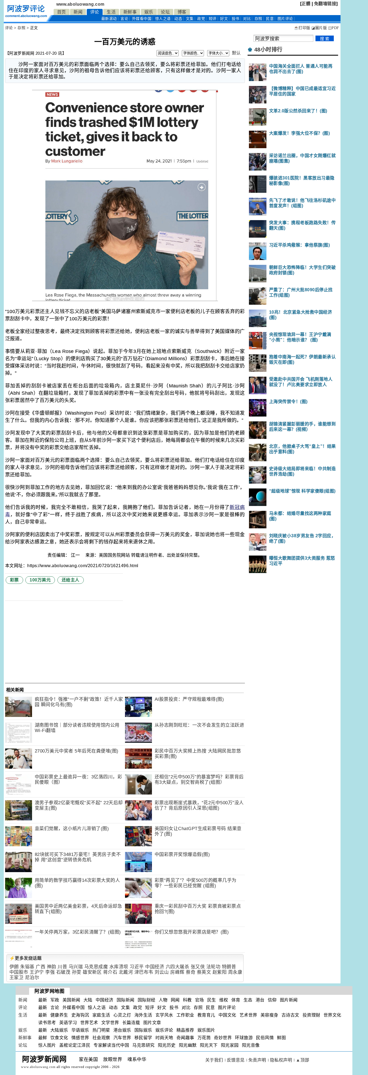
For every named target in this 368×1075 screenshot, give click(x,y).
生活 (111, 12)
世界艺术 (89, 1022)
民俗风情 (265, 1037)
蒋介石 (110, 972)
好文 (224, 19)
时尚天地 (164, 1037)
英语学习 (68, 1022)
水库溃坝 (118, 966)
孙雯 (76, 972)
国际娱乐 (143, 1030)
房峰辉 (177, 972)
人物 (163, 1000)
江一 (76, 555)
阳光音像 (251, 1045)
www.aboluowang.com (80, 4)
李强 (50, 972)
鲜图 (281, 1037)
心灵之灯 (122, 1015)
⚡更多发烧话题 (25, 958)
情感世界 (80, 1037)
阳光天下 (209, 1045)
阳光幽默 (188, 1045)
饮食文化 (59, 1037)
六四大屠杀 (177, 966)
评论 (94, 12)
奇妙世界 (223, 1037)
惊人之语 (163, 19)
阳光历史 (167, 1045)
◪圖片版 (319, 28)
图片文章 (152, 1022)
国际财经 (146, 1000)
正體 (305, 3)
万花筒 (204, 1037)
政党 (201, 19)
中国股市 (18, 972)
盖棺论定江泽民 (75, 1045)
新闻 (78, 12)
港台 (260, 1000)
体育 (235, 1000)
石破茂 (63, 972)
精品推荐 (185, 1030)
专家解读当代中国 (111, 1045)
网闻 (175, 1000)
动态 (178, 19)
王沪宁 (37, 972)
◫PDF (333, 28)
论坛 (165, 12)
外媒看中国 (142, 19)
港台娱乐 (122, 1030)
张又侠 (198, 966)
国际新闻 (125, 1000)
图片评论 (227, 1007)
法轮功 (213, 966)
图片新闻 (289, 1000)
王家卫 (16, 977)
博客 (182, 12)
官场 (199, 1000)
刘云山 (162, 972)
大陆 (88, 1000)
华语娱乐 (80, 1030)
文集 (190, 19)
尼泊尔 (32, 977)
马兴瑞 (76, 966)
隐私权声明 (281, 1060)
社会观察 (101, 1037)
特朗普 (229, 966)
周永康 (235, 972)
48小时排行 (268, 50)
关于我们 (214, 1060)
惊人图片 (47, 1045)
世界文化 (332, 1015)
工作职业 (185, 1015)
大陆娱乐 (59, 1030)
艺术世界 (248, 1015)
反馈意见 (236, 1060)
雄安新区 (92, 972)
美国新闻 (71, 1000)
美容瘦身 (269, 1015)
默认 (236, 53)
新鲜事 (130, 12)
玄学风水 (164, 1015)
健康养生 (59, 1015)
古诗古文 (290, 1015)
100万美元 (40, 580)
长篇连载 (131, 1022)
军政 (54, 1000)
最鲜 (42, 1037)
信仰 (272, 1000)
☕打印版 (302, 28)
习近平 (137, 966)
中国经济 (154, 966)
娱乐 (148, 12)
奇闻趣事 (185, 1037)
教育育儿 (206, 1015)
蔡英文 (204, 972)
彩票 (14, 580)
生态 (248, 1000)
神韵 (51, 966)
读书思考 (47, 1022)
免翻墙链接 (325, 3)
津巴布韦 (143, 972)
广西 (40, 966)
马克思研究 (143, 1045)
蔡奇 (190, 972)
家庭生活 (101, 1015)
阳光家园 (230, 1045)
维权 (223, 1000)
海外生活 (143, 1015)
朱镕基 (27, 966)
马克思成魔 (96, 966)
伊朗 (14, 966)
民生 (211, 1000)
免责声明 (257, 1060)
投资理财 (311, 1015)
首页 (61, 12)
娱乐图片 (206, 1030)
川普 (62, 966)
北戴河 (126, 972)
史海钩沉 (80, 1015)
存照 (258, 19)
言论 (124, 19)
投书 (235, 19)
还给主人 (70, 580)
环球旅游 (244, 1037)
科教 (187, 1000)
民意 (270, 19)
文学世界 (110, 1022)
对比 (247, 19)
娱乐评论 (164, 1030)
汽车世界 (122, 1037)
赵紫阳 (220, 972)
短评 (213, 19)
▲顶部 (302, 1060)
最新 (109, 19)
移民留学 (143, 1037)
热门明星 (101, 1030)
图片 (285, 19)
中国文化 (227, 1015)
